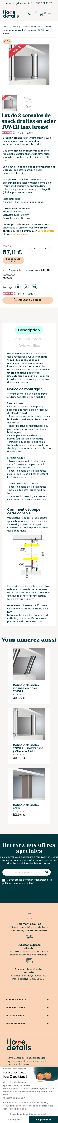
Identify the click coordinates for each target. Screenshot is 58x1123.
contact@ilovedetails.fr (19, 3)
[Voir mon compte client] (36, 14)
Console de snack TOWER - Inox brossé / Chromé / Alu (28, 748)
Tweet (26, 287)
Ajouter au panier (29, 300)
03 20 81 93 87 (44, 3)
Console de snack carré (26, 806)
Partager (18, 287)
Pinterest (34, 287)
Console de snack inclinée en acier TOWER (26, 688)
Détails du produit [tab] (29, 339)
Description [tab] (29, 330)
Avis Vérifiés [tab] (29, 345)
